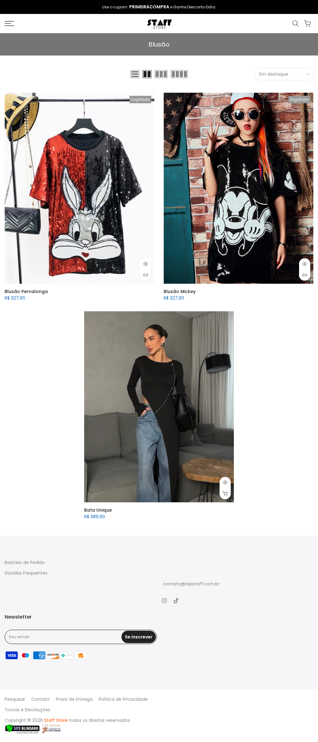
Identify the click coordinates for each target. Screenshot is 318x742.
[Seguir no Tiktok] (176, 600)
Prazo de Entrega (74, 699)
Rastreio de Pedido (25, 562)
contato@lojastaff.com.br (191, 584)
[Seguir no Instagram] (164, 600)
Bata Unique (98, 510)
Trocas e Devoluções (27, 710)
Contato (40, 699)
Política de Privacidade (123, 699)
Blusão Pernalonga (26, 291)
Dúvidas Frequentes (26, 573)
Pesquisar (15, 699)
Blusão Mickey (180, 291)
